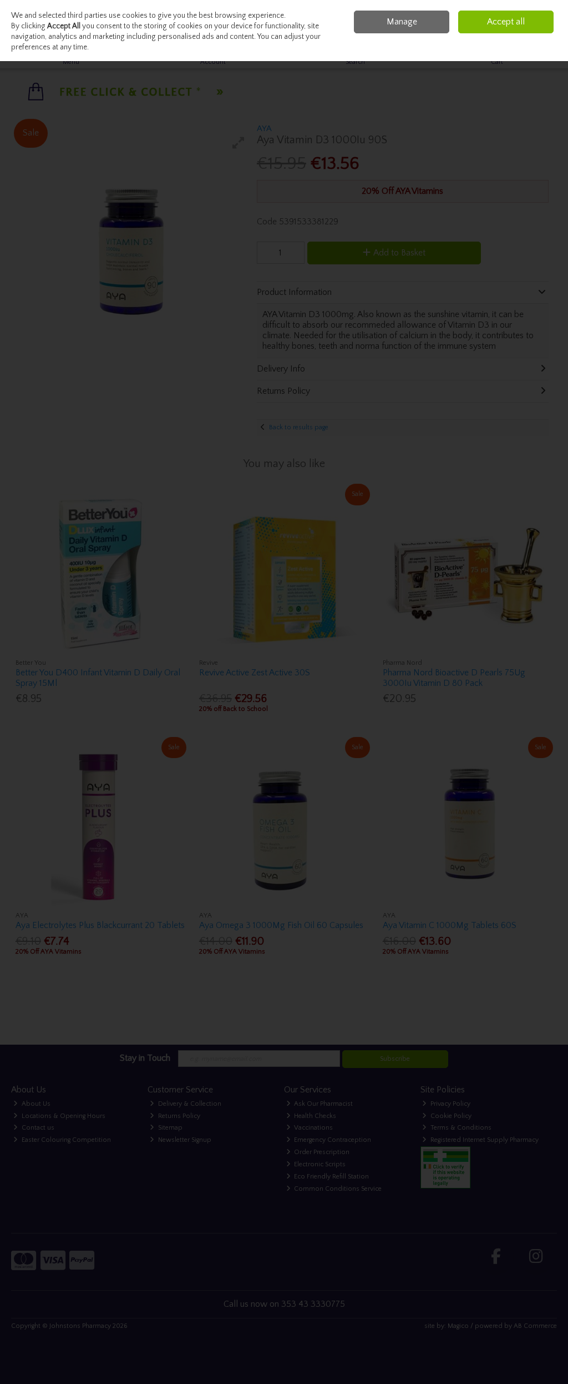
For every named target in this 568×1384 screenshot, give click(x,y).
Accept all (506, 22)
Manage (402, 22)
